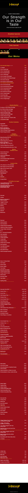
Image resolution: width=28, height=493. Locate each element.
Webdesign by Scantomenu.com (14, 491)
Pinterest (14, 489)
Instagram (13, 489)
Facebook (11, 489)
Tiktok (16, 489)
